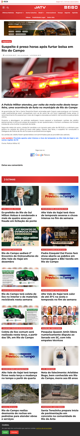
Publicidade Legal (38, 17)
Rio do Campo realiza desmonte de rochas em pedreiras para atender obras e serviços (19, 414)
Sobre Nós (50, 17)
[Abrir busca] (7, 8)
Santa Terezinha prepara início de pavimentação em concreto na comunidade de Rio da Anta (59, 414)
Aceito (5, 432)
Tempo (60, 13)
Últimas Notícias (8, 13)
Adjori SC (59, 2)
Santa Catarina (31, 13)
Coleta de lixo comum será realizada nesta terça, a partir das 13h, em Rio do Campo (19, 334)
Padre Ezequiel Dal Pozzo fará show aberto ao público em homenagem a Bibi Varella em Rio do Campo (59, 257)
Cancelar (14, 432)
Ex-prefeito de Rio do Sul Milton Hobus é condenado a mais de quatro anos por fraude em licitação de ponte (19, 216)
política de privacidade (44, 428)
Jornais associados (71, 2)
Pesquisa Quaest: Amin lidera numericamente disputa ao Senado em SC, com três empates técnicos (59, 336)
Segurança (6, 41)
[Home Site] (40, 8)
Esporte (67, 13)
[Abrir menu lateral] (3, 7)
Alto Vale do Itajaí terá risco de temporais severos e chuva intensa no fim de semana (59, 215)
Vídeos (28, 17)
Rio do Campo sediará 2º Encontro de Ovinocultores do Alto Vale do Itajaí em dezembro (20, 257)
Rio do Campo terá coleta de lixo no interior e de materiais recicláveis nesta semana (19, 296)
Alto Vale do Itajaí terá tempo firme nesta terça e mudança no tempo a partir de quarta (19, 375)
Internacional (51, 13)
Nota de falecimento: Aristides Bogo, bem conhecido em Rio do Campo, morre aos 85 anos (59, 375)
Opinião (75, 13)
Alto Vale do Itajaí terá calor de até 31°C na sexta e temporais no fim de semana (58, 296)
